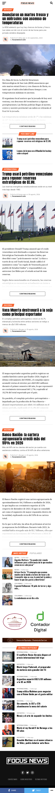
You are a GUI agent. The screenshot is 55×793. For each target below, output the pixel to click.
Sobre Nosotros (26, 779)
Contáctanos (12, 779)
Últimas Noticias (41, 779)
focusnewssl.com (19, 40)
